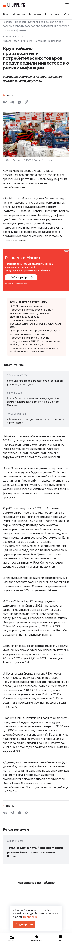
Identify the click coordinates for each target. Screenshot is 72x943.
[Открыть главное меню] (67, 4)
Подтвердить (24, 924)
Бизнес (10, 94)
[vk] (5, 102)
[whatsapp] (19, 102)
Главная (8, 21)
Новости (20, 21)
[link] (36, 382)
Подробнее (30, 916)
